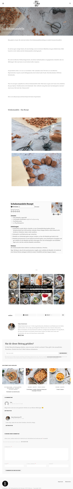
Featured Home (9, 384)
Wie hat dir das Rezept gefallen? (10, 438)
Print (55, 212)
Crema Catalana (60, 387)
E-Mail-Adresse (30, 460)
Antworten (8, 407)
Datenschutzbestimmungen (47, 354)
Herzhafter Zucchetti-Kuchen (13, 388)
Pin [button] (60, 212)
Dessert (30, 384)
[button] (11, 209)
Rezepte (4, 24)
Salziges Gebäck (19, 386)
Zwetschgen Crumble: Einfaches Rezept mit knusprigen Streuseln (36, 388)
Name (6, 460)
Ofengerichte (7, 386)
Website (51, 460)
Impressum (59, 478)
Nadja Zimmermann (6, 32)
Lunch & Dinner (16, 384)
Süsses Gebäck (10, 24)
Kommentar (7, 443)
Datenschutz (68, 478)
